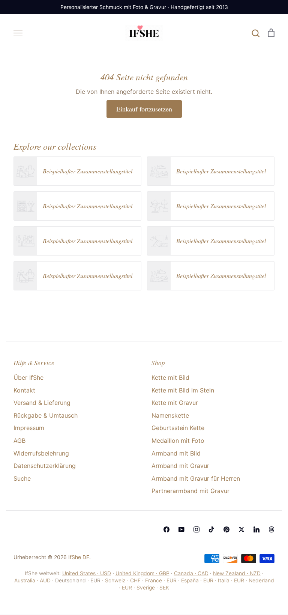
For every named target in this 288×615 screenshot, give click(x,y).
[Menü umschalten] (18, 33)
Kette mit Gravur (175, 402)
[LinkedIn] (256, 529)
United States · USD (86, 573)
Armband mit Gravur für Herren (196, 478)
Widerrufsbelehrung (41, 453)
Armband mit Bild (176, 453)
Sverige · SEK (152, 588)
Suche (22, 478)
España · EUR (197, 580)
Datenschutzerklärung (45, 465)
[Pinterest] (226, 529)
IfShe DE (78, 557)
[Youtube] (181, 529)
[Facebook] (166, 529)
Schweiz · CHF (123, 580)
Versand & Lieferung (42, 402)
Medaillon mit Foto (178, 440)
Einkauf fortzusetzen (144, 108)
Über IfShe (29, 377)
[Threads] (271, 529)
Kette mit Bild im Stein (183, 390)
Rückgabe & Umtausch (46, 415)
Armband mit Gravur (180, 465)
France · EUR (161, 580)
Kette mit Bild (170, 377)
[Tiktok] (211, 529)
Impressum (29, 428)
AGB (20, 440)
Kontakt (24, 390)
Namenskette (170, 415)
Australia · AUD (32, 580)
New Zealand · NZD (237, 573)
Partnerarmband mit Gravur (191, 491)
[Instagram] (196, 529)
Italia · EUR (231, 580)
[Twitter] (241, 529)
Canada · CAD (191, 573)
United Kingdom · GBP (143, 573)
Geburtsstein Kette (178, 428)
